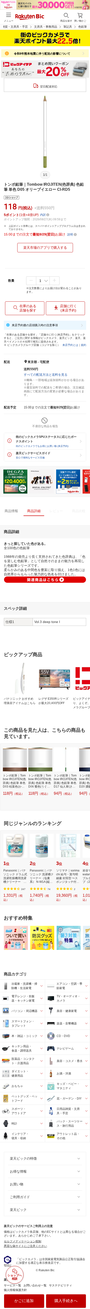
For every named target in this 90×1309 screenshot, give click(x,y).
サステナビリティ (60, 1285)
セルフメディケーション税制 (22, 1241)
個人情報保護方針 (15, 1290)
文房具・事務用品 (45, 26)
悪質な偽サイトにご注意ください (25, 1246)
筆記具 (67, 26)
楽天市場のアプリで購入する (45, 247)
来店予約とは (70, 344)
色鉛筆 (82, 26)
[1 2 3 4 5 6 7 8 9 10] (43, 280)
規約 (83, 344)
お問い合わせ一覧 (35, 1285)
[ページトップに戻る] (83, 1293)
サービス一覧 (12, 1285)
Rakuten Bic (29, 17)
